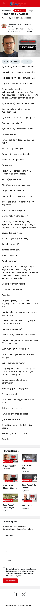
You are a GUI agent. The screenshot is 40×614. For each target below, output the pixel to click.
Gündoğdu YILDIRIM (16, 24)
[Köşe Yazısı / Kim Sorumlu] (29, 483)
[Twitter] (23, 594)
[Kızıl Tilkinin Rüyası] (29, 463)
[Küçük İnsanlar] (10, 463)
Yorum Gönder (10, 581)
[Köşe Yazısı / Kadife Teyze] (10, 502)
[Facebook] (16, 594)
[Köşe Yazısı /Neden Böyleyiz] (10, 483)
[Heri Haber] (18, 3)
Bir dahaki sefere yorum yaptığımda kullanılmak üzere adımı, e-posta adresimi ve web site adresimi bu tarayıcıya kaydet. (21, 572)
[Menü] (4, 3)
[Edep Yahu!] (29, 502)
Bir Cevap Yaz (10, 522)
